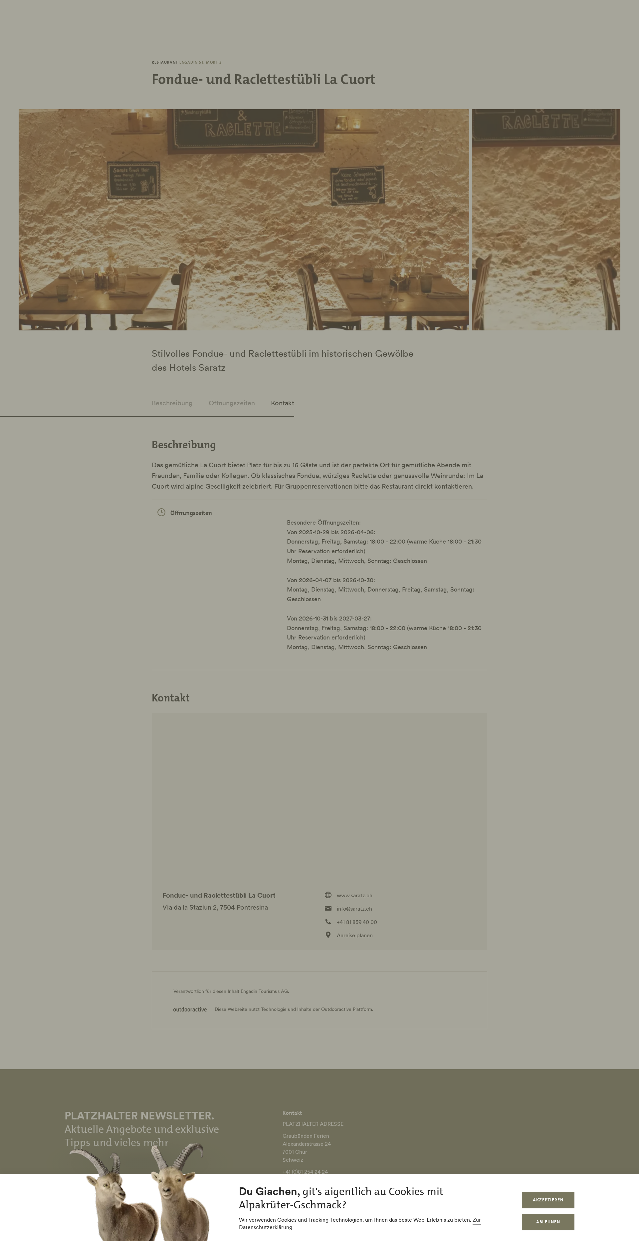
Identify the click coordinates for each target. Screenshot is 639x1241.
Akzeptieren (548, 1199)
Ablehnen (548, 1221)
